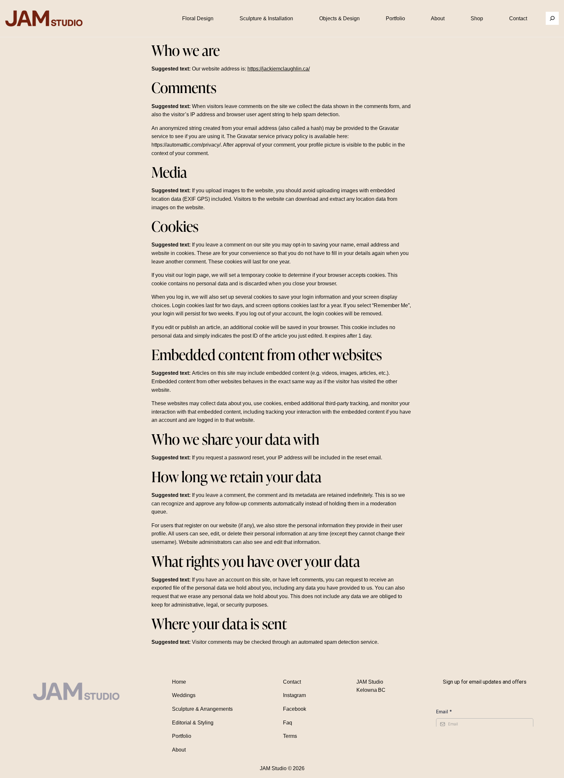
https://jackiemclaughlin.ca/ (278, 68)
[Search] (552, 18)
